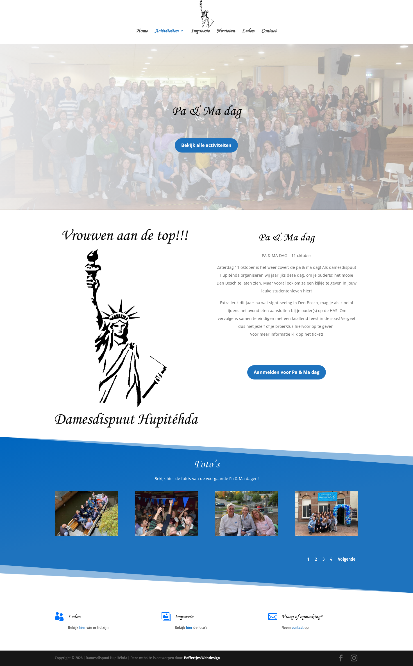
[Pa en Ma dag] (86, 534)
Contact (268, 31)
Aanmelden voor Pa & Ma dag (286, 372)
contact (298, 627)
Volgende (346, 559)
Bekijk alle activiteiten (206, 145)
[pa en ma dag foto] (326, 534)
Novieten (226, 31)
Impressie (200, 31)
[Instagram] (354, 658)
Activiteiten (166, 31)
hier (82, 627)
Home (142, 31)
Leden (248, 31)
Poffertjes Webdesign (202, 658)
